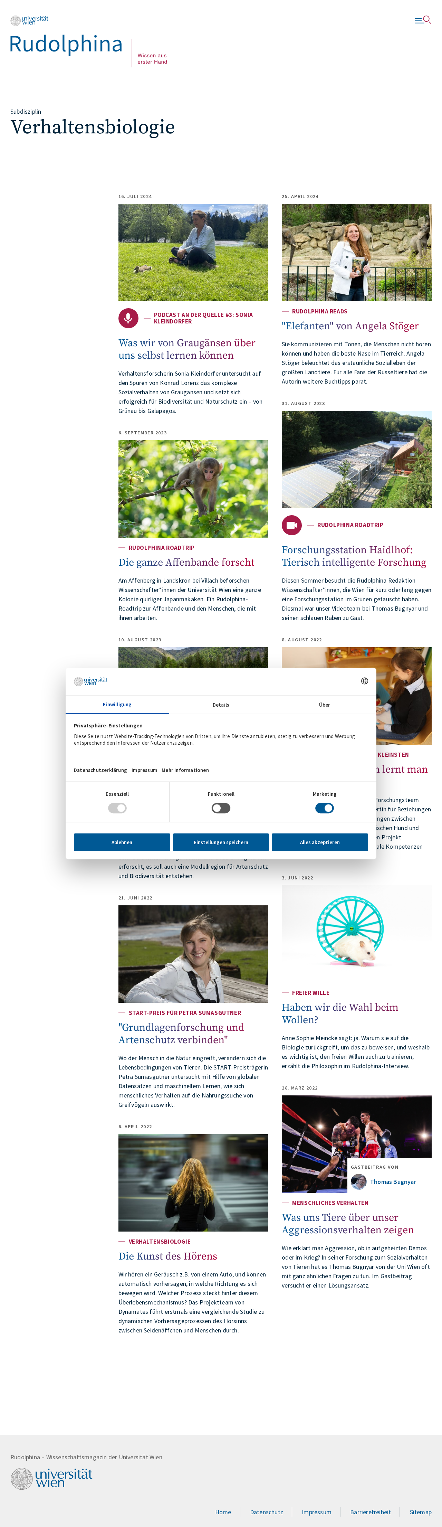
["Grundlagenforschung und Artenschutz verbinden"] (193, 954)
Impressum (317, 1512)
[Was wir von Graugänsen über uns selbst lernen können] (193, 252)
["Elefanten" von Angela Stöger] (357, 252)
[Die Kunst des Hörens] (193, 1183)
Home (223, 1512)
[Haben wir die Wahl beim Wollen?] (357, 934)
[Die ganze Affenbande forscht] (193, 489)
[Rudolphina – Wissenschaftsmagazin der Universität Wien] (88, 41)
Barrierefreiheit (370, 1512)
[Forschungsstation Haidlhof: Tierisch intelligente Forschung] (357, 459)
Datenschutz (266, 1512)
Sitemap (421, 1512)
